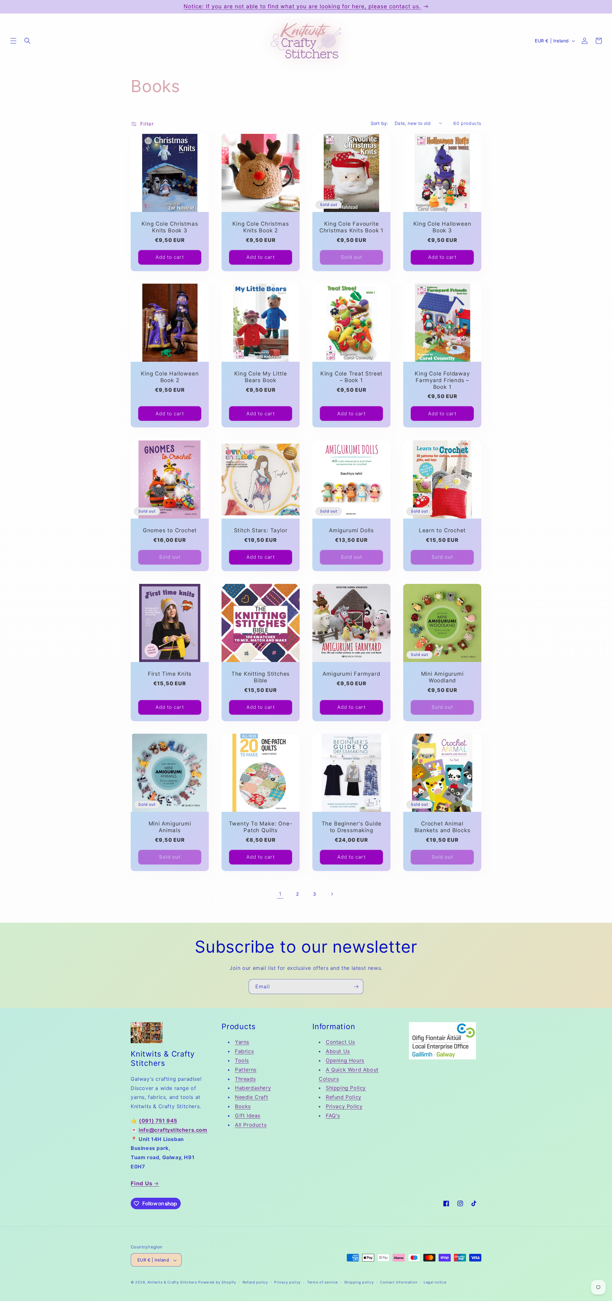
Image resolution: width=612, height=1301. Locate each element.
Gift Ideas (247, 1115)
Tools (242, 1060)
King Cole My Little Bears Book (260, 376)
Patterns (246, 1069)
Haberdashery (253, 1088)
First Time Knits (170, 674)
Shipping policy (359, 1282)
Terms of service (322, 1282)
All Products (250, 1125)
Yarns (242, 1042)
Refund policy (255, 1282)
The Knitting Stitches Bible (260, 677)
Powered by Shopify (217, 1282)
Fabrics (244, 1051)
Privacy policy (287, 1282)
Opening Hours (345, 1060)
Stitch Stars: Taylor (261, 530)
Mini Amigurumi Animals (170, 826)
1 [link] (280, 893)
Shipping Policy (346, 1088)
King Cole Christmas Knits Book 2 (260, 227)
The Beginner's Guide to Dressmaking (352, 826)
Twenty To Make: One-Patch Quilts (261, 826)
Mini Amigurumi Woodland (442, 677)
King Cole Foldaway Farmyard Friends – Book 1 (442, 380)
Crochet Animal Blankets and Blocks (442, 826)
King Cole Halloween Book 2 (170, 376)
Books (243, 1106)
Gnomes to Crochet (170, 530)
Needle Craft (251, 1097)
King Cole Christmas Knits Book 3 (170, 227)
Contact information (398, 1282)
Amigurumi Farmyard (351, 674)
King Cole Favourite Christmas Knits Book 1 (351, 227)
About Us (338, 1051)
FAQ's (333, 1115)
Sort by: (379, 123)
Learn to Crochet (442, 530)
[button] (13, 41)
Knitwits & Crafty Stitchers (172, 1282)
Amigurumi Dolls (351, 530)
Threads (245, 1079)
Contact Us (340, 1042)
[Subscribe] (356, 986)
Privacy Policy (344, 1106)
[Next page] (332, 894)
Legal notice (435, 1282)
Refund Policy (343, 1097)
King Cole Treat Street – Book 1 (351, 376)
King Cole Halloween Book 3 (442, 227)
